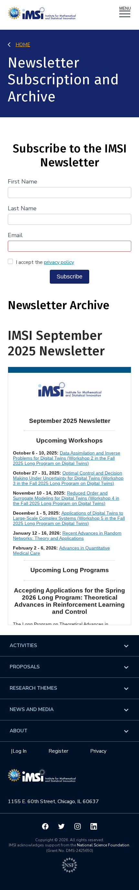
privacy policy (59, 262)
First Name (22, 181)
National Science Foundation (103, 845)
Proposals (25, 667)
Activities (23, 645)
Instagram (77, 826)
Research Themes (33, 688)
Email (15, 235)
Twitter (61, 826)
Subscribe (69, 276)
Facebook (45, 826)
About (18, 731)
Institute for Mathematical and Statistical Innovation (42, 778)
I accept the (44, 262)
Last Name (22, 208)
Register (58, 751)
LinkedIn (94, 826)
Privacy (98, 751)
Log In (20, 751)
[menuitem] (69, 645)
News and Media (32, 709)
